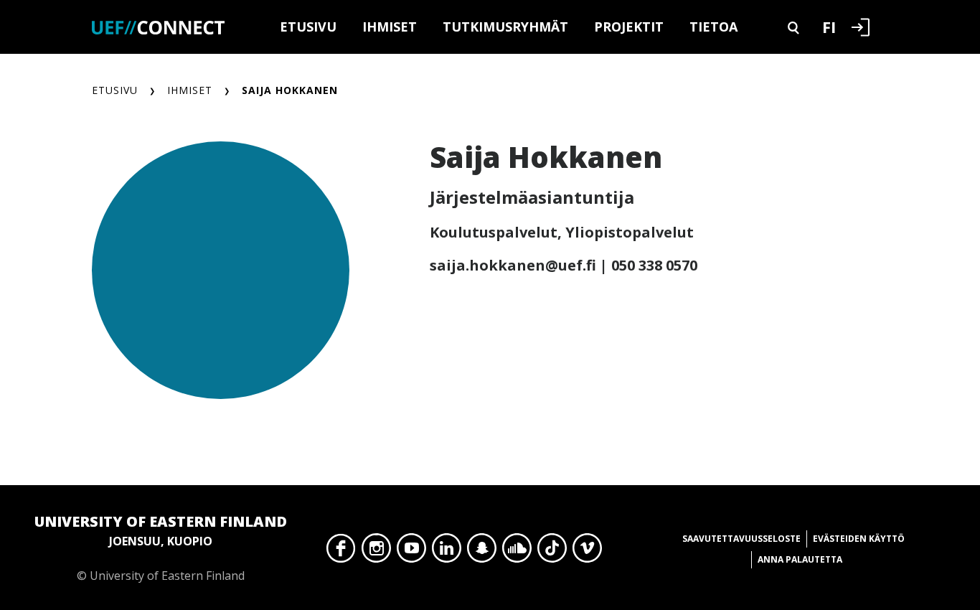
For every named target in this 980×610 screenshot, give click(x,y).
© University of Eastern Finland (160, 547)
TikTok (552, 552)
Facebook (341, 552)
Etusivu (308, 26)
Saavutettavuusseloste (741, 538)
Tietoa (713, 26)
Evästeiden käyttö (859, 538)
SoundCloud (517, 552)
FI (829, 26)
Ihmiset (389, 26)
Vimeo (587, 552)
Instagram (376, 552)
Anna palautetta (800, 559)
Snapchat (481, 552)
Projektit (629, 26)
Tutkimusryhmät (505, 26)
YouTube (411, 552)
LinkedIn (446, 552)
